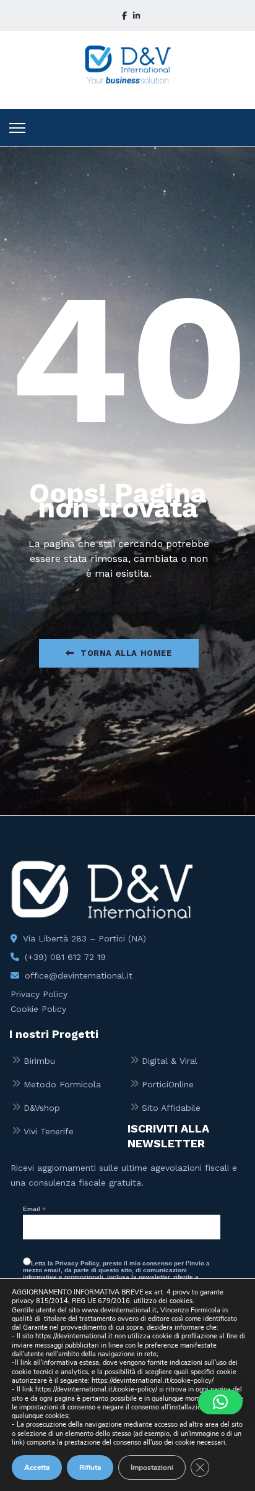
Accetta (37, 1467)
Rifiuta (90, 1467)
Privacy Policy (39, 994)
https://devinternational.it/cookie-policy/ (153, 1380)
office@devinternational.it (78, 975)
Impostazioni (152, 1467)
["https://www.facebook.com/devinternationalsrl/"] (124, 15)
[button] (220, 1402)
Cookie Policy (38, 1009)
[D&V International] (128, 64)
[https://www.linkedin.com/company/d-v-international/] (136, 15)
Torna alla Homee (126, 653)
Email (34, 1209)
